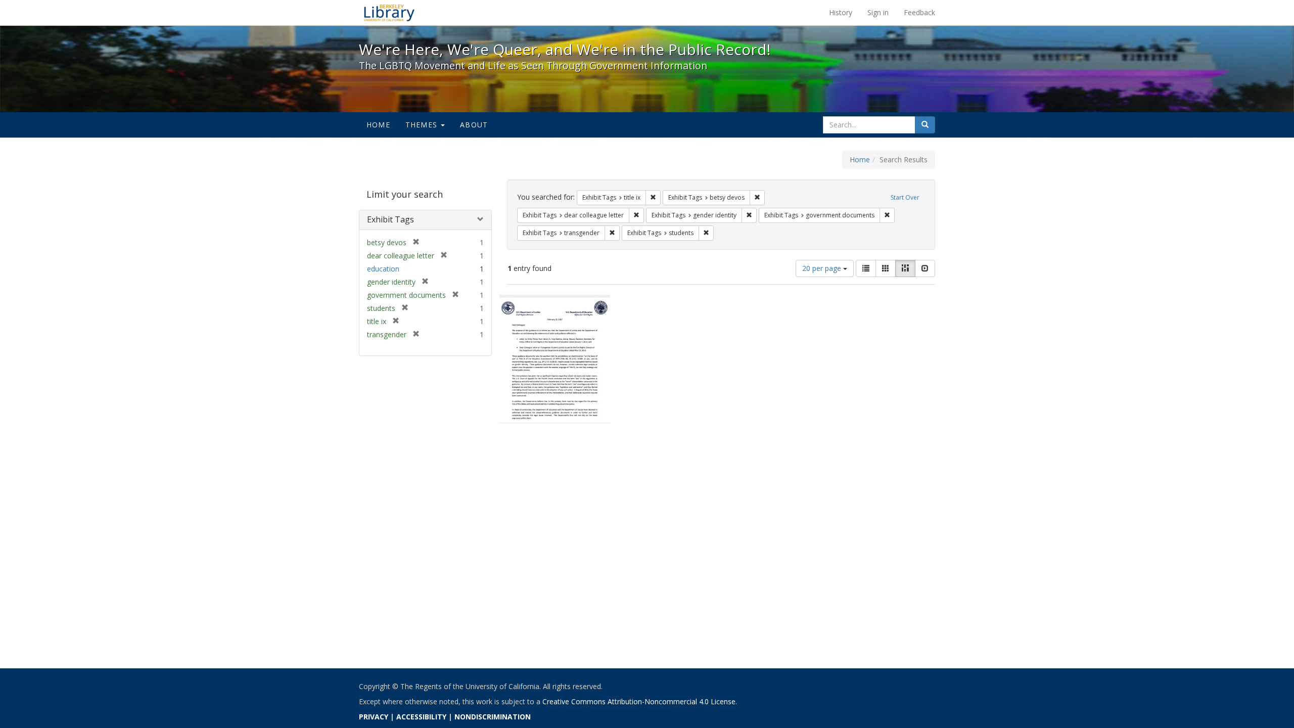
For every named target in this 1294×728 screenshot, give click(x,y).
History (840, 12)
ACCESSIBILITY (421, 716)
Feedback (919, 12)
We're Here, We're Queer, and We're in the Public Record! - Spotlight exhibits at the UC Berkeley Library (389, 12)
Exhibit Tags (390, 219)
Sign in (878, 12)
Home (378, 124)
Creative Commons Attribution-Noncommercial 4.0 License (638, 701)
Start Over (905, 197)
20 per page (822, 268)
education (383, 269)
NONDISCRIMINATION (492, 716)
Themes (422, 124)
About (474, 124)
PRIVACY (373, 716)
